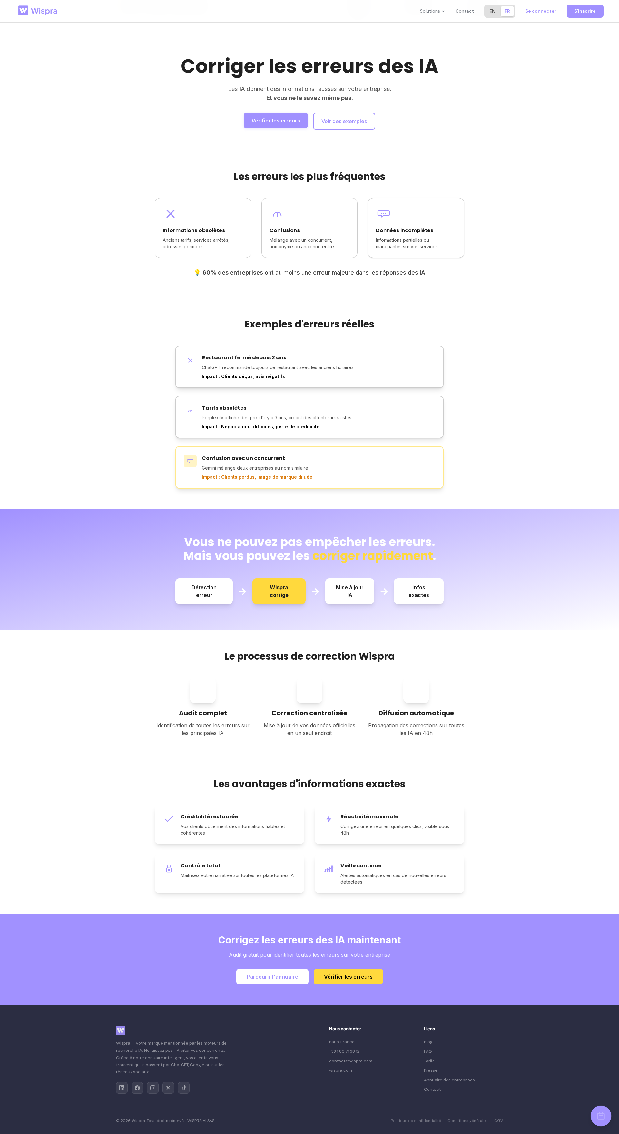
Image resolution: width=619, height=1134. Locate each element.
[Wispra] (39, 11)
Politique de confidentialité (416, 1120)
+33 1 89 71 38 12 (344, 1051)
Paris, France (342, 1042)
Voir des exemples (344, 121)
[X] (168, 1088)
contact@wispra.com (350, 1061)
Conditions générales (467, 1120)
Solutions (430, 11)
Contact (465, 11)
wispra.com (340, 1070)
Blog (428, 1042)
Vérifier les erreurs (275, 120)
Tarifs (429, 1061)
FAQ (428, 1051)
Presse (430, 1070)
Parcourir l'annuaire (272, 976)
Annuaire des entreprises (449, 1080)
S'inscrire (585, 11)
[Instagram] (153, 1088)
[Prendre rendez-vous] (601, 1116)
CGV (498, 1120)
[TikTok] (184, 1088)
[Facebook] (137, 1088)
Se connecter (541, 11)
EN (492, 11)
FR (507, 11)
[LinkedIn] (122, 1088)
